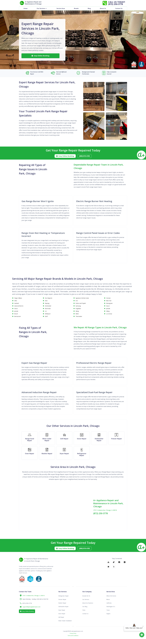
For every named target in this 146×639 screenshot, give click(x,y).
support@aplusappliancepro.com (31, 607)
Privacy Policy (73, 633)
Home (25, 8)
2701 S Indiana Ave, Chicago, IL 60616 (105, 510)
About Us (103, 8)
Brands (76, 8)
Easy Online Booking (40, 56)
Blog (89, 8)
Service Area (61, 8)
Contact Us (118, 8)
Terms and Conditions (73, 635)
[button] (42, 8)
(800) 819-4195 (84, 156)
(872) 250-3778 (100, 513)
